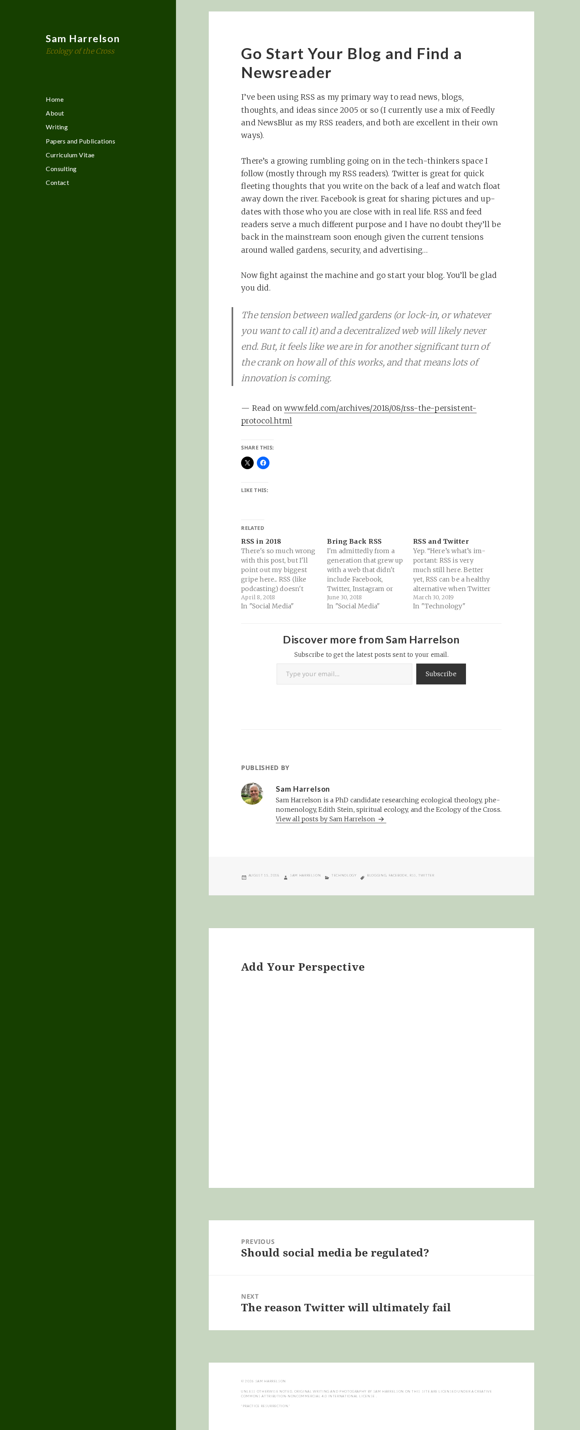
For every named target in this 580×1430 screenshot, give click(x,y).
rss (413, 875)
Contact (57, 182)
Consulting (61, 168)
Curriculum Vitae (70, 154)
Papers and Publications (80, 141)
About (55, 113)
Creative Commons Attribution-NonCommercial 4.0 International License (366, 1393)
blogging (376, 875)
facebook (398, 875)
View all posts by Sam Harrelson (326, 819)
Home (55, 99)
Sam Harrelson (83, 38)
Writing (57, 127)
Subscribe (441, 674)
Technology (343, 875)
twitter (426, 875)
